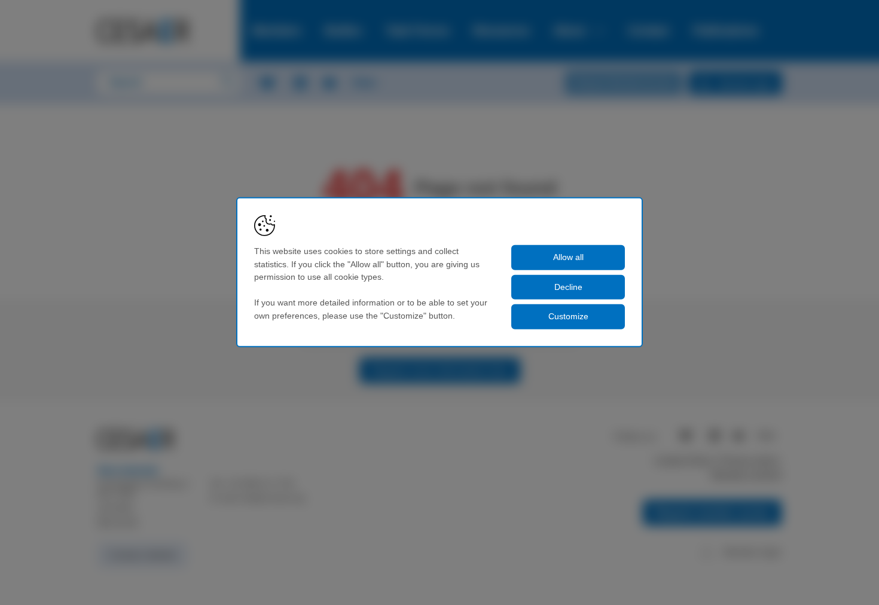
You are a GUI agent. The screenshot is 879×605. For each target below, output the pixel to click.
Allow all (568, 257)
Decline (568, 286)
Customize (568, 316)
